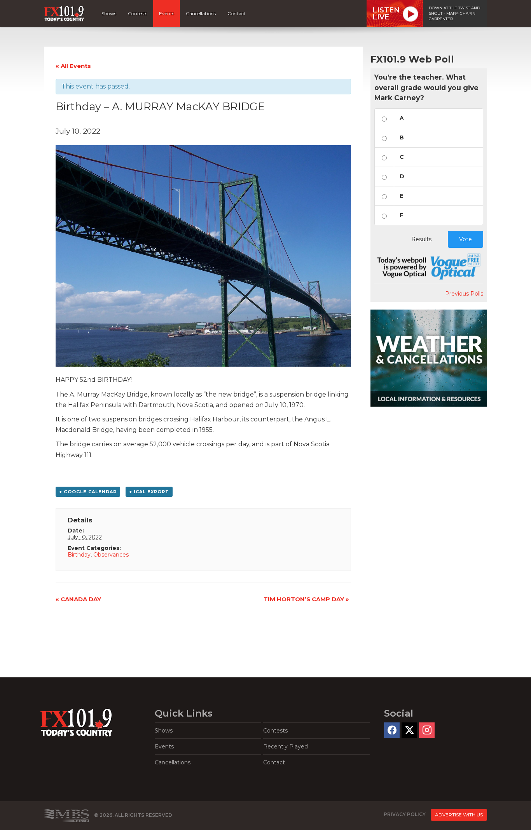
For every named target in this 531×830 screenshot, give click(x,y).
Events (166, 13)
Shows (108, 13)
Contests (137, 13)
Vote (465, 239)
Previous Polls (464, 293)
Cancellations (201, 13)
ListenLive (386, 13)
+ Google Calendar (88, 491)
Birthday (79, 554)
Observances (111, 554)
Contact (236, 13)
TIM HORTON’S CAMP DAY (306, 599)
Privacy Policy (405, 814)
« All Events (73, 66)
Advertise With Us (459, 815)
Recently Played (285, 746)
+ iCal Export (149, 491)
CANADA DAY (78, 599)
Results (421, 239)
